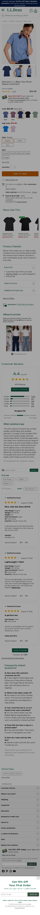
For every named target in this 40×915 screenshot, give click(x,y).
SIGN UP (33, 894)
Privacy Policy (20, 908)
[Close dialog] (37, 878)
